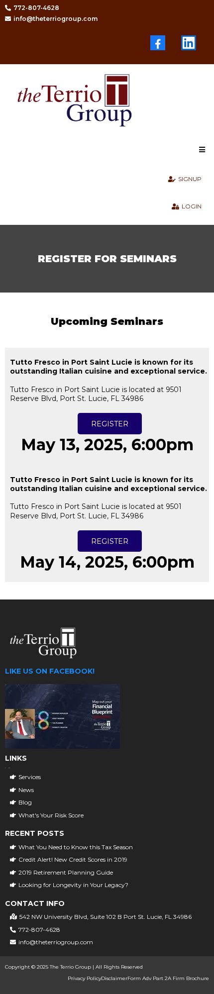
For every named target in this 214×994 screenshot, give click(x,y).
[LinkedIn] (188, 42)
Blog (25, 802)
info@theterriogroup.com (55, 942)
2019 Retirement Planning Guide (65, 872)
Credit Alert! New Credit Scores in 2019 (72, 859)
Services (29, 777)
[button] (200, 150)
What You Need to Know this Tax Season (75, 847)
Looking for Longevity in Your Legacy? (73, 885)
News (26, 790)
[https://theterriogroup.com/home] (110, 102)
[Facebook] (157, 42)
